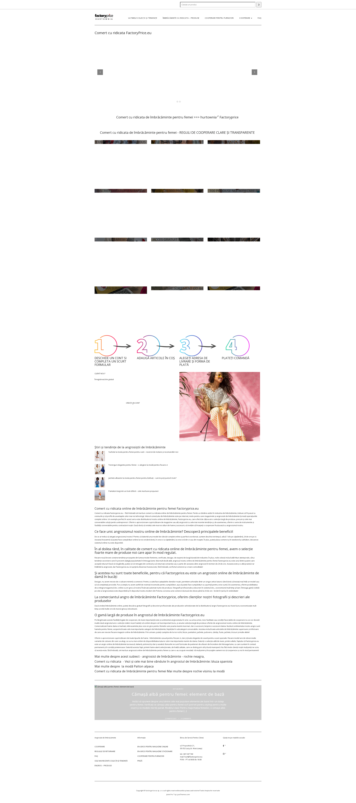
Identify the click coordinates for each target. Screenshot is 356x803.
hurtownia (208, 117)
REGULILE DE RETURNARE (105, 751)
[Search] (258, 4)
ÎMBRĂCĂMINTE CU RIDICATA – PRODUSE (181, 18)
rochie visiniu (202, 671)
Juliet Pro (169, 794)
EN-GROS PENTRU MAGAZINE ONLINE (152, 746)
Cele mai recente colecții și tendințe (111, 761)
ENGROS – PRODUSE (103, 765)
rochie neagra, (194, 656)
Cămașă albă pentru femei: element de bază (178, 694)
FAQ (259, 18)
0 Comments (186, 718)
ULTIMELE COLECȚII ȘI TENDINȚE (142, 18)
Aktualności (178, 689)
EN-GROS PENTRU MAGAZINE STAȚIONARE (154, 751)
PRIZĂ (139, 761)
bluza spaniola (221, 661)
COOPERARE (245, 18)
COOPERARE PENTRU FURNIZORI (219, 18)
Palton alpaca (144, 666)
